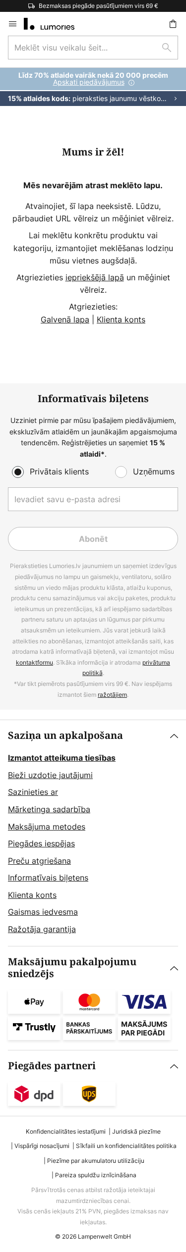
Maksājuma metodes (46, 826)
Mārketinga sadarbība (49, 809)
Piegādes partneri (52, 1066)
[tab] (93, 833)
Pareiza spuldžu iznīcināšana (95, 1175)
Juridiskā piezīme (136, 1131)
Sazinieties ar (33, 791)
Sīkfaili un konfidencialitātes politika (126, 1146)
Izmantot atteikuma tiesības (62, 758)
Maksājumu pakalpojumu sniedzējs (72, 968)
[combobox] (93, 47)
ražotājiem (112, 694)
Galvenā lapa (65, 319)
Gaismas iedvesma (43, 911)
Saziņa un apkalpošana (65, 736)
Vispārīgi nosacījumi (41, 1146)
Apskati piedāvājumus (88, 82)
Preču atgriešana (39, 860)
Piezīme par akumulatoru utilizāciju (95, 1160)
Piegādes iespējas (41, 843)
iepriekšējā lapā (94, 277)
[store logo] (55, 24)
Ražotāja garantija (42, 929)
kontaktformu (34, 662)
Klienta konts (121, 319)
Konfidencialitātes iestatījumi (66, 1131)
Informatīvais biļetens (48, 877)
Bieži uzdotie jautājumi (50, 775)
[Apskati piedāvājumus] (93, 87)
